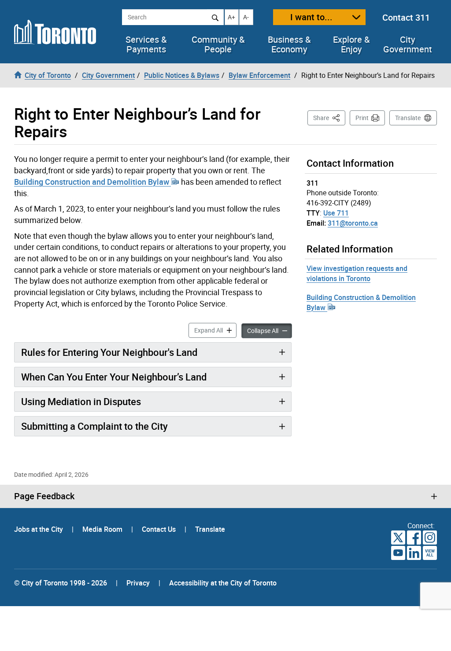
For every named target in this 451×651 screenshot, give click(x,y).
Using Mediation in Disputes (81, 401)
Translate (408, 117)
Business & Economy (289, 44)
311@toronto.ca (353, 223)
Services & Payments (146, 44)
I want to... (311, 17)
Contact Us (159, 529)
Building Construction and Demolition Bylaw (92, 181)
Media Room (103, 529)
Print (362, 117)
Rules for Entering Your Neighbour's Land (109, 352)
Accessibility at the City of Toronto (223, 583)
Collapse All (269, 330)
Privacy (138, 583)
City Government (407, 44)
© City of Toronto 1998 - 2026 (60, 583)
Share (329, 117)
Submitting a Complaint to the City (94, 426)
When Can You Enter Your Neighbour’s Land (114, 376)
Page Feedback (44, 496)
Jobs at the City (39, 529)
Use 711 (336, 213)
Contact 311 (406, 17)
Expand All (215, 330)
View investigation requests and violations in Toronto (357, 273)
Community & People (218, 44)
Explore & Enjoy (351, 44)
